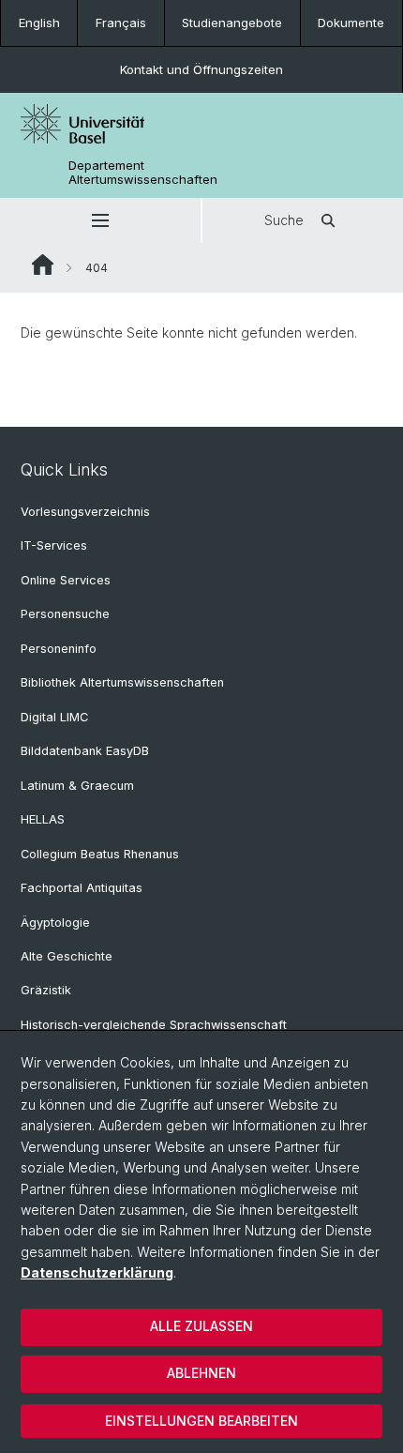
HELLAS (43, 819)
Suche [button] (284, 220)
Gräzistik (46, 990)
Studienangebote (232, 22)
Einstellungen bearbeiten (201, 1421)
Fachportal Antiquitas (81, 888)
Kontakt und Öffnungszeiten (201, 69)
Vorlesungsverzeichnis (85, 512)
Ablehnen (201, 1373)
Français (121, 22)
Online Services (66, 580)
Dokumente (351, 22)
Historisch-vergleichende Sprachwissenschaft (154, 1025)
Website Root (42, 264)
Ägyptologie (55, 923)
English (39, 22)
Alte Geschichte (66, 956)
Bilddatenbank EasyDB (85, 751)
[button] (100, 220)
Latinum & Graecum (77, 786)
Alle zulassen (201, 1326)
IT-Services (54, 545)
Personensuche (65, 614)
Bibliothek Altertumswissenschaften (122, 682)
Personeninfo (59, 649)
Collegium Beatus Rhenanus (100, 854)
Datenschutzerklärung (97, 1272)
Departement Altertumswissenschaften (142, 173)
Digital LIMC (54, 717)
